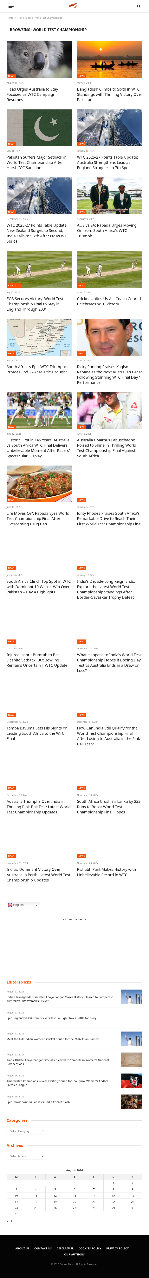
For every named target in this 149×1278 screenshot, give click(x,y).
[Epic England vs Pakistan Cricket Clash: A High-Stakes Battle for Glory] (131, 1018)
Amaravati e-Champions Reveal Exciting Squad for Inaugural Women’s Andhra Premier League (57, 1083)
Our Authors (74, 1254)
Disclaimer (65, 1248)
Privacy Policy (117, 1248)
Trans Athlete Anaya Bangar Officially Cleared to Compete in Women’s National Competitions (58, 1062)
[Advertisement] (74, 946)
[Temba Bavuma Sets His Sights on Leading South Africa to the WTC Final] (39, 698)
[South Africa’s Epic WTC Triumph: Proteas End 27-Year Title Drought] (39, 337)
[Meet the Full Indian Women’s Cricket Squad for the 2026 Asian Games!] (131, 1039)
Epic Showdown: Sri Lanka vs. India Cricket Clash (38, 1102)
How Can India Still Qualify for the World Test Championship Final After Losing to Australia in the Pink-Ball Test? (109, 736)
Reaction (13, 285)
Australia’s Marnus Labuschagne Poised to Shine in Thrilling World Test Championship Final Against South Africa (106, 448)
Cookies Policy (90, 1248)
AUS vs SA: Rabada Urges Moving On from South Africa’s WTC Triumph (107, 230)
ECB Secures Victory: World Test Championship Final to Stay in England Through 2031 (35, 304)
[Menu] (11, 6)
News (11, 75)
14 (93, 1195)
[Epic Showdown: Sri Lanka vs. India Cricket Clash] (131, 1102)
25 (35, 1208)
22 (113, 1202)
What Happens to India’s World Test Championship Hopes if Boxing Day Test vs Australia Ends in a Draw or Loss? (109, 662)
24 (16, 1208)
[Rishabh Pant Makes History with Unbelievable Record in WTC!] (109, 840)
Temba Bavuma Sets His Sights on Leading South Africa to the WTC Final (37, 733)
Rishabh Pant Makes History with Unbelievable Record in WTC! (106, 872)
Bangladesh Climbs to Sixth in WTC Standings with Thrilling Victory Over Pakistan (109, 94)
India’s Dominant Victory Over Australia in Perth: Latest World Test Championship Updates (38, 874)
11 (35, 1195)
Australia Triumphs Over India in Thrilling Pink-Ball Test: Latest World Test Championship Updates (39, 806)
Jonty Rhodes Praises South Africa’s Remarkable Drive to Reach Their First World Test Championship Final (109, 518)
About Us (22, 1248)
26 (55, 1208)
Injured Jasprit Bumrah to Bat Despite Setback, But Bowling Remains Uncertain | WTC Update (37, 660)
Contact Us (43, 1248)
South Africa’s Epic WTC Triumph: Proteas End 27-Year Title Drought (37, 369)
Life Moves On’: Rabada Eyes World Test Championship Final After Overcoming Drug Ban (38, 518)
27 (74, 1208)
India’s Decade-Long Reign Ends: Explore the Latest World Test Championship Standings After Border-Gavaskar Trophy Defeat (106, 589)
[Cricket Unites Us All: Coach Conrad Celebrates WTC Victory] (109, 269)
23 (132, 1202)
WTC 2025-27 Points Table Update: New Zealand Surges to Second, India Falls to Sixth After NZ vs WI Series (37, 233)
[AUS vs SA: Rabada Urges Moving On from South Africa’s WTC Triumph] (109, 195)
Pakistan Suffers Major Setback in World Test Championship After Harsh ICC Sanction (37, 162)
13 (74, 1195)
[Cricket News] (74, 6)
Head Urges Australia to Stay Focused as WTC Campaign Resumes (32, 94)
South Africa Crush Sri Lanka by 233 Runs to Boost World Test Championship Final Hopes (108, 806)
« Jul (9, 1221)
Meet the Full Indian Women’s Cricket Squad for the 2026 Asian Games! (53, 1039)
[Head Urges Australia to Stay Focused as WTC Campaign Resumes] (39, 59)
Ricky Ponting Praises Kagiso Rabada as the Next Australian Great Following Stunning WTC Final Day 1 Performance (109, 374)
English (18, 905)
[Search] (138, 6)
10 (16, 1195)
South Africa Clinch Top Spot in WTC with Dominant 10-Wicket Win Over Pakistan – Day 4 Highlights (39, 586)
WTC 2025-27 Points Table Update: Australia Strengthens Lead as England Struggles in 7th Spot (107, 162)
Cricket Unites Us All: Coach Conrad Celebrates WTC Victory (109, 301)
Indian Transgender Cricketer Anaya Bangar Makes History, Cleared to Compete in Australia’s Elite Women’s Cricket (60, 999)
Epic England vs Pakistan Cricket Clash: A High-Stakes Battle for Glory (51, 1018)
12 (55, 1195)
